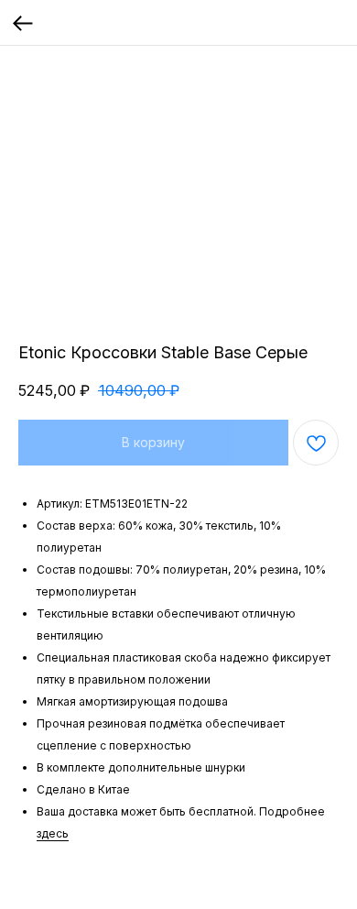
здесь (53, 833)
